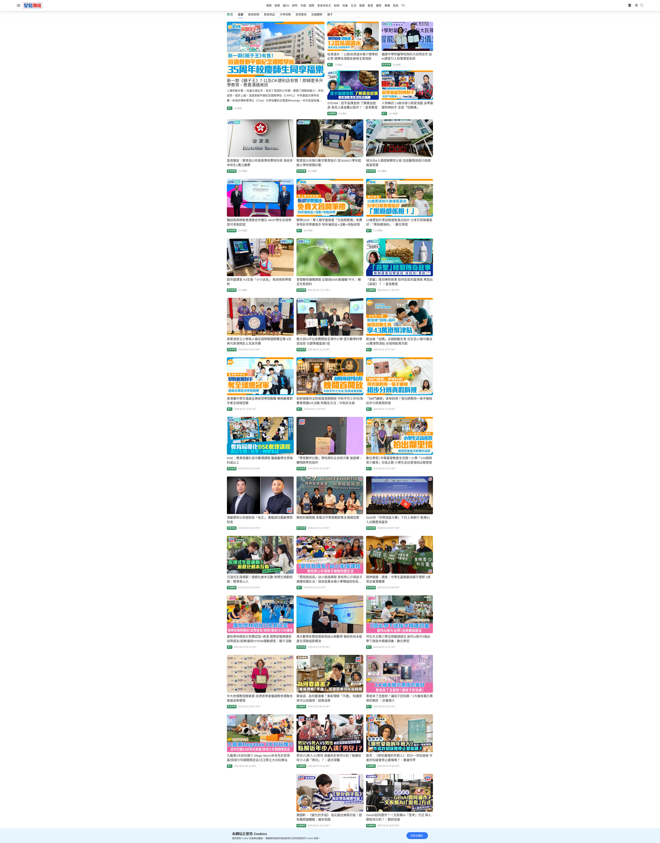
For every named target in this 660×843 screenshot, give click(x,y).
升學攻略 (285, 14)
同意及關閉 (417, 835)
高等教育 (301, 14)
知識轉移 (316, 14)
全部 (240, 14)
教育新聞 (253, 14)
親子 (330, 14)
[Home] (33, 5)
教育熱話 (269, 14)
